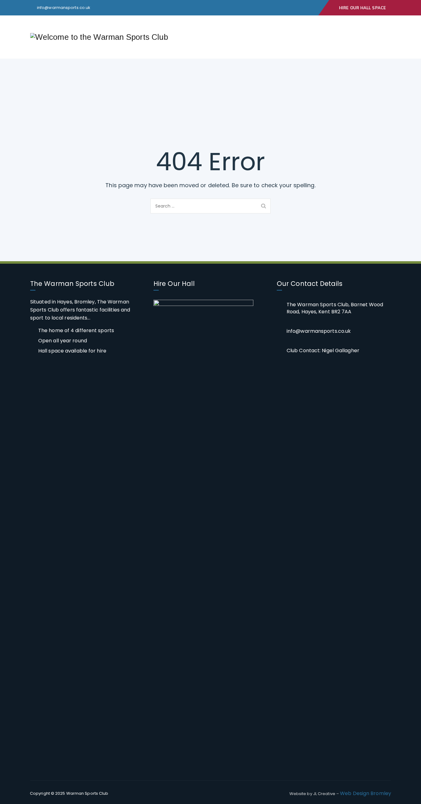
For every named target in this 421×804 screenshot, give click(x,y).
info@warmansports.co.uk (63, 7)
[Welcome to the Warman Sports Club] (99, 37)
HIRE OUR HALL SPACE (362, 7)
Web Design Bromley (365, 793)
